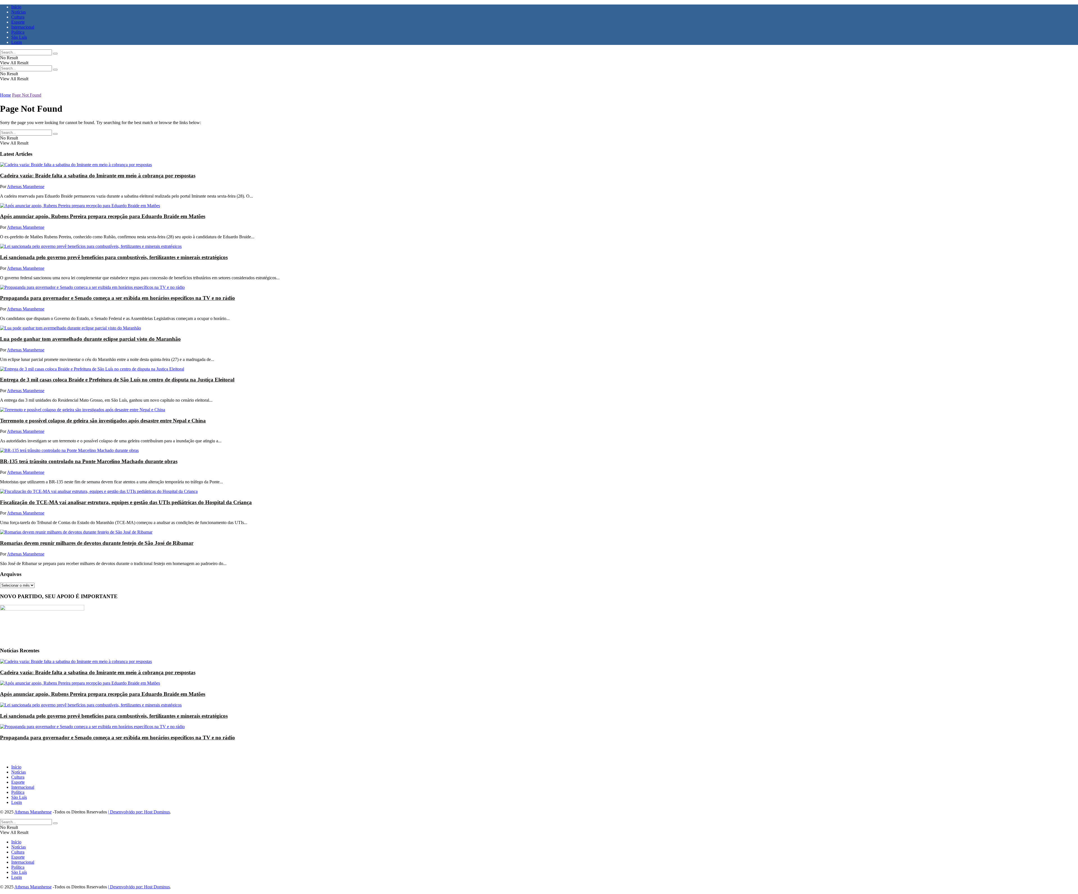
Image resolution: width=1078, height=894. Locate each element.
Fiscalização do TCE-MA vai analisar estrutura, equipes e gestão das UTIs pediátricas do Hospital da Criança (126, 502)
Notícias (18, 12)
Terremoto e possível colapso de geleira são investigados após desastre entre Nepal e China (103, 421)
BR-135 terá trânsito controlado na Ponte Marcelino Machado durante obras (88, 461)
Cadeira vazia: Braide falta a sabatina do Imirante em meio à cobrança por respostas (97, 176)
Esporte (18, 22)
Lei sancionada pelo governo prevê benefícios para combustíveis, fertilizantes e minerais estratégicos (114, 257)
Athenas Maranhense (25, 186)
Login (16, 42)
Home (5, 95)
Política (17, 32)
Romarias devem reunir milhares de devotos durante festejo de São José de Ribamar (96, 543)
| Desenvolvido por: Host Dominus (139, 812)
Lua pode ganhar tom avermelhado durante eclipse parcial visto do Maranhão (90, 339)
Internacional (22, 27)
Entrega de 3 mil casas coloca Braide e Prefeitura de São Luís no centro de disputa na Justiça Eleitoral (117, 380)
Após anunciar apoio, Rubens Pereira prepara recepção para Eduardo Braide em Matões (102, 216)
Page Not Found (26, 95)
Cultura (17, 17)
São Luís (19, 37)
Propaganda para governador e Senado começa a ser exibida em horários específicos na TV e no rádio (117, 298)
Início (16, 6)
